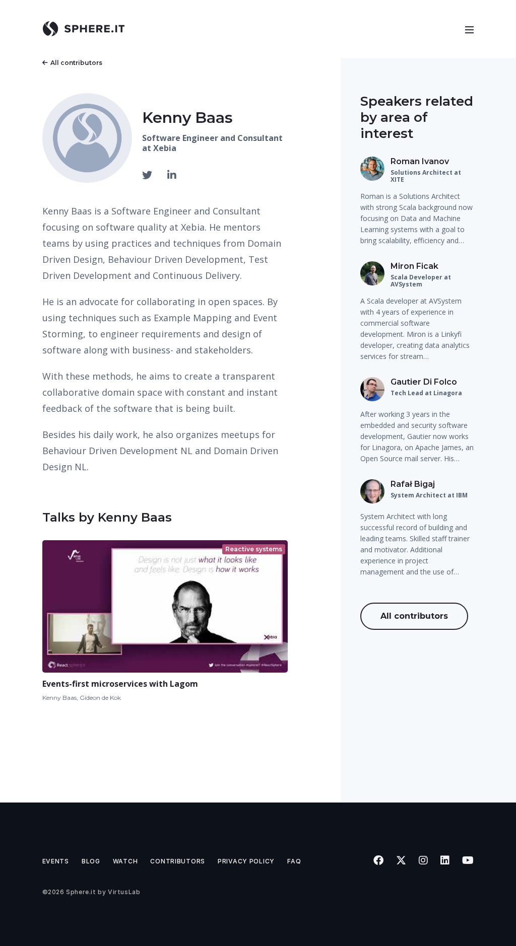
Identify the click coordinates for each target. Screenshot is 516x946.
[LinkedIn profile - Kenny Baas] (171, 175)
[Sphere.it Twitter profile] (401, 860)
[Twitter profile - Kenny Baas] (148, 175)
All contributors (76, 62)
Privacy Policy (246, 861)
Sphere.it (81, 892)
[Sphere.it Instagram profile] (423, 860)
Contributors (177, 861)
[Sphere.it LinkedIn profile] (445, 860)
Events (55, 861)
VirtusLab (124, 892)
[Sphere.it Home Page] (87, 28)
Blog (91, 861)
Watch (125, 861)
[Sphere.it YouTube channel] (468, 860)
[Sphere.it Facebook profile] (378, 860)
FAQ (294, 861)
